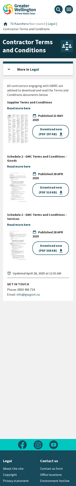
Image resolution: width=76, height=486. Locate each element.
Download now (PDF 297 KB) (51, 132)
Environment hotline (55, 481)
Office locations (51, 475)
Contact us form (51, 468)
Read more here (18, 108)
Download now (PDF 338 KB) (51, 248)
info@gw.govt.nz (28, 294)
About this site (13, 468)
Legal (34, 69)
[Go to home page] (19, 9)
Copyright (10, 475)
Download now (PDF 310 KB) (51, 190)
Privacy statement (16, 481)
